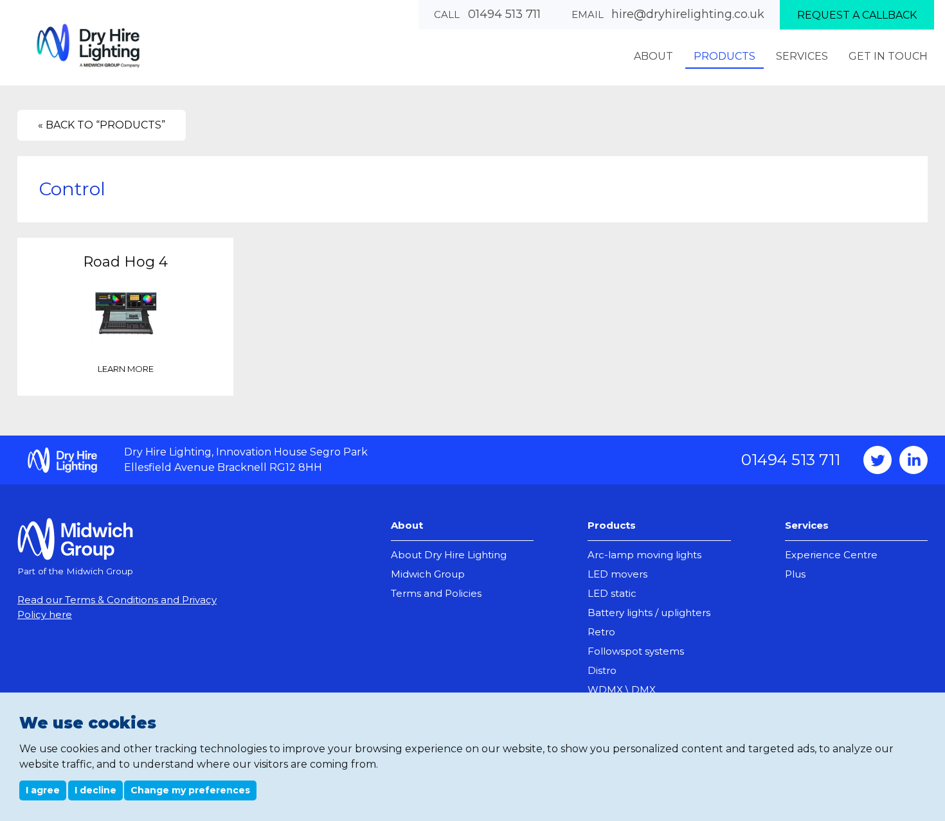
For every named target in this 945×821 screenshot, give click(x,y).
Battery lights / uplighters (649, 612)
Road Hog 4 (125, 261)
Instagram (913, 460)
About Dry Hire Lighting (449, 555)
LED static (612, 593)
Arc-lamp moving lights (644, 555)
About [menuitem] (653, 56)
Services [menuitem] (802, 56)
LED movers (617, 574)
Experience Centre (831, 555)
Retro (601, 632)
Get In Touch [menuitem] (888, 56)
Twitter (877, 460)
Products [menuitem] (724, 56)
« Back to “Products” (101, 125)
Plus (795, 574)
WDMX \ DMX (622, 690)
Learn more (126, 369)
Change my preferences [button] (190, 790)
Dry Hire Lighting (88, 45)
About (407, 525)
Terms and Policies (436, 593)
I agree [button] (43, 790)
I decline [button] (95, 790)
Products (612, 525)
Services (807, 525)
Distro (602, 670)
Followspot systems (636, 651)
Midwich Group (428, 574)
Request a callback (857, 15)
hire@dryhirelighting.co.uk (687, 14)
